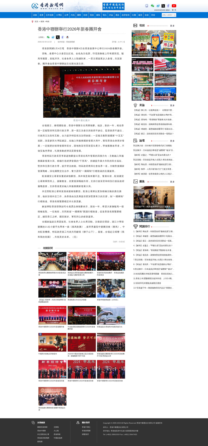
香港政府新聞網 (43, 438)
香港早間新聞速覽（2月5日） (108, 300)
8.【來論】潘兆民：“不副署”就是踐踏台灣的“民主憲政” (156, 264)
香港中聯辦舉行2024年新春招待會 (80, 381)
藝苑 (140, 15)
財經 (85, 15)
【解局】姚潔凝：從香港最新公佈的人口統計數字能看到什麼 (159, 174)
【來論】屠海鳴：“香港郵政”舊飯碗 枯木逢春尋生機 (155, 120)
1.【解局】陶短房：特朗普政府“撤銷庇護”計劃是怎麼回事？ (158, 231)
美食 (153, 15)
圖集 (98, 15)
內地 (73, 15)
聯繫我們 (85, 434)
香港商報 (57, 434)
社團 (134, 15)
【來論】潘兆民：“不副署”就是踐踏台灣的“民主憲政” (155, 115)
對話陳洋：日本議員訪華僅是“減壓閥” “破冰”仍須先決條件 (157, 150)
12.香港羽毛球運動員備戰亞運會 (147, 283)
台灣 (66, 15)
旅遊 (147, 15)
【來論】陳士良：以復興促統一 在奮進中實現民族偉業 (157, 110)
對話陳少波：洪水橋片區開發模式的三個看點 (152, 146)
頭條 (35, 15)
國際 (79, 15)
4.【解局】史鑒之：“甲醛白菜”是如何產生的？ (153, 246)
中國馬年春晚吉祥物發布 (47, 354)
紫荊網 (39, 442)
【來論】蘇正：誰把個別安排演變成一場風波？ (153, 134)
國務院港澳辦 (42, 427)
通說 (117, 15)
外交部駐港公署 (43, 434)
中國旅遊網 (58, 438)
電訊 (105, 15)
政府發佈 (126, 15)
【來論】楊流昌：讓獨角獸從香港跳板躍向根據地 (154, 124)
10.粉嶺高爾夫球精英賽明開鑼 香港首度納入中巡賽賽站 (157, 274)
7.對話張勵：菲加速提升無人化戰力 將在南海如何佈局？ (157, 260)
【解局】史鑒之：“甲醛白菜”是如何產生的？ (152, 155)
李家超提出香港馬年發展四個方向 (109, 327)
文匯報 (56, 427)
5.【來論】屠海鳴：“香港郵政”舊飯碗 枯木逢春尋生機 (156, 250)
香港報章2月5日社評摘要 (77, 300)
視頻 (92, 15)
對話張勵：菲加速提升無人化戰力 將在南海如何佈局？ (156, 160)
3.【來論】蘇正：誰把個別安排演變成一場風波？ (154, 241)
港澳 (41, 15)
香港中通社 (86, 427)
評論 (111, 15)
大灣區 (59, 15)
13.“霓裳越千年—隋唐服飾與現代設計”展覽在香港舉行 (156, 288)
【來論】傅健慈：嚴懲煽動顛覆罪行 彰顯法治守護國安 (156, 129)
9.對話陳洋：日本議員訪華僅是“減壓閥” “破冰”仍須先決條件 (158, 269)
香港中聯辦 (41, 431)
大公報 (56, 431)
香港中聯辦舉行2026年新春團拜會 (51, 327)
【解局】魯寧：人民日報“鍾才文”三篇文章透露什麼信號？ (158, 169)
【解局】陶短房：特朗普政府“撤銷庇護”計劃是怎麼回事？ (158, 164)
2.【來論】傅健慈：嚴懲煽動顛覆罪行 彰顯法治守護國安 (157, 236)
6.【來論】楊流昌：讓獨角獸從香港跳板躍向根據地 (155, 255)
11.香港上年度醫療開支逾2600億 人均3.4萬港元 (154, 278)
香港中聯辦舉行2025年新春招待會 (51, 381)
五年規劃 (50, 15)
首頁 (36, 21)
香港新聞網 (86, 431)
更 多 (172, 26)
